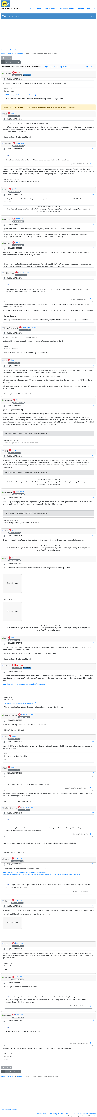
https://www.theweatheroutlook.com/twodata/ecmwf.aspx (24, 684)
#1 (93, 79)
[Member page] (95, 8)
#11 (93, 456)
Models (71, 8)
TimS (12, 113)
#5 (93, 224)
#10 (93, 405)
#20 (93, 813)
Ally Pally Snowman (28, 714)
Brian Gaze (19, 73)
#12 (93, 497)
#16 (93, 671)
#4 (93, 194)
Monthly (54, 8)
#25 (93, 1020)
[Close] (93, 107)
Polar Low (18, 858)
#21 (93, 864)
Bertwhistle (20, 143)
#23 (93, 948)
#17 (93, 720)
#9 (93, 365)
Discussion (10, 54)
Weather (20, 54)
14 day (46, 8)
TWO (4, 16)
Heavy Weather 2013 (29, 327)
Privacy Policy (42, 1114)
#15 (93, 643)
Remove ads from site (9, 50)
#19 (93, 773)
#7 (93, 278)
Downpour (19, 943)
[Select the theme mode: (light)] (92, 16)
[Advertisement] (48, 34)
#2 (93, 119)
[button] (11, 16)
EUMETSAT (80, 8)
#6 (93, 248)
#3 (93, 148)
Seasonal (63, 8)
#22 (93, 905)
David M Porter (23, 272)
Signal (32, 8)
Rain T (89, 8)
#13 (93, 535)
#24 (93, 982)
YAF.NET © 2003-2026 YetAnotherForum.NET (80, 1114)
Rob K (14, 189)
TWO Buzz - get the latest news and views (19, 95)
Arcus (14, 736)
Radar (39, 8)
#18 (93, 741)
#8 (93, 333)
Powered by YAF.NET (55, 1114)
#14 (93, 563)
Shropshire (19, 219)
